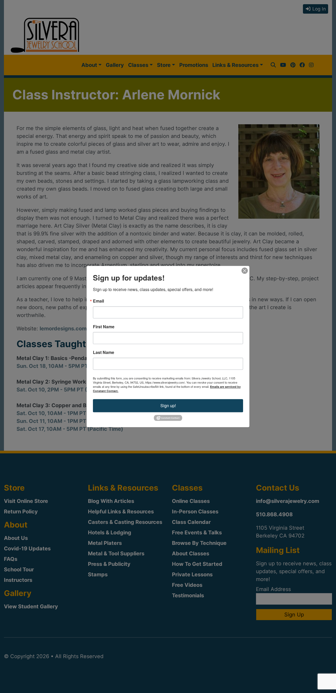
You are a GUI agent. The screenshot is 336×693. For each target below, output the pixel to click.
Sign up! (168, 405)
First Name (103, 327)
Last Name (103, 352)
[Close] (245, 270)
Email (98, 301)
